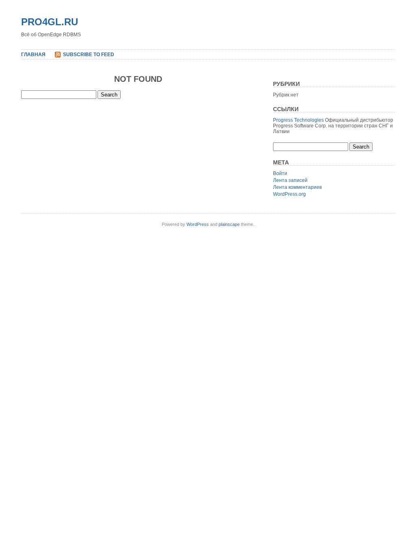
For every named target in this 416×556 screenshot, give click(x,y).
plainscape (229, 224)
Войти (280, 173)
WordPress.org (289, 194)
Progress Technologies (298, 120)
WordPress (197, 224)
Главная (33, 54)
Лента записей (290, 180)
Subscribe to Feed (88, 54)
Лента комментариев (297, 187)
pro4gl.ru (49, 21)
